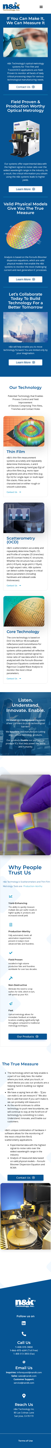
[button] (41, 6)
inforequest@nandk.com (29, 1372)
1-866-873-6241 (18, 1350)
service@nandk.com (24, 1383)
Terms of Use (25, 1440)
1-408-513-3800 (24, 1347)
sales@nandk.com (27, 1376)
